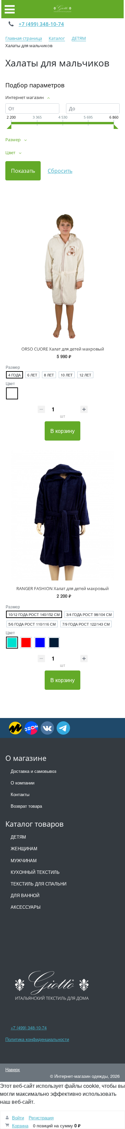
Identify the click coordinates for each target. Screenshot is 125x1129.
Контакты (20, 794)
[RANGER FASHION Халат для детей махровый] (62, 515)
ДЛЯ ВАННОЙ (25, 895)
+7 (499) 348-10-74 (41, 24)
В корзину (62, 431)
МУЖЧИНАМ (24, 860)
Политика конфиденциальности (37, 1039)
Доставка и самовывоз (33, 771)
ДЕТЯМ (18, 837)
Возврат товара (26, 806)
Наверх (12, 1069)
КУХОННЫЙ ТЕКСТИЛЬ (35, 872)
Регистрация (41, 1117)
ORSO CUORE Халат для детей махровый (62, 349)
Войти (18, 1117)
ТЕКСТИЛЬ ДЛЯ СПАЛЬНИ (38, 883)
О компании (22, 782)
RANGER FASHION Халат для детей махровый (62, 588)
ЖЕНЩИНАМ (24, 848)
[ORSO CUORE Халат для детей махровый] (62, 275)
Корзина (20, 1125)
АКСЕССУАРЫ (26, 907)
